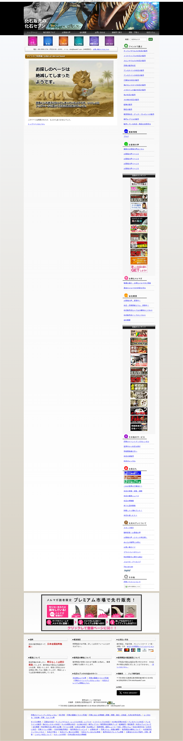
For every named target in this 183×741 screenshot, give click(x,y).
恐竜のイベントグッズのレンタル (136, 441)
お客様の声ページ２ (131, 154)
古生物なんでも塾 (79, 678)
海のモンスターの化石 (51, 724)
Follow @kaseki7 (130, 693)
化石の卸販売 (129, 456)
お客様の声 (66, 32)
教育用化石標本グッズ (108, 724)
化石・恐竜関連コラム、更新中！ (136, 305)
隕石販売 (131, 724)
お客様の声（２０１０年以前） (135, 537)
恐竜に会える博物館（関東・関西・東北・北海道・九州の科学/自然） (115, 715)
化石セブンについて (143, 724)
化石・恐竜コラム (124, 727)
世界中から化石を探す (132, 446)
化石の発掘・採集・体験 (133, 491)
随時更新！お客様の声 (132, 532)
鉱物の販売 (128, 104)
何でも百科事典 (130, 506)
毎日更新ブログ (49, 32)
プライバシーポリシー (132, 552)
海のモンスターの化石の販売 (135, 85)
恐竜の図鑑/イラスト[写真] (99, 678)
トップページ (32, 32)
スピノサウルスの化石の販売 (135, 61)
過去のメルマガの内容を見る (135, 288)
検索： (127, 39)
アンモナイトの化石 (136, 722)
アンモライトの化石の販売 (134, 75)
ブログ (126, 136)
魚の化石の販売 (130, 95)
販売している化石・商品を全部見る (137, 124)
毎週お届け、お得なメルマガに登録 (137, 283)
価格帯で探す (117, 32)
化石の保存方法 (138, 727)
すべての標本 (36, 722)
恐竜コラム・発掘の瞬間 (110, 729)
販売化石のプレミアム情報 (113, 732)
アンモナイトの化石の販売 (134, 70)
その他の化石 (82, 724)
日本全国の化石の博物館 (77, 734)
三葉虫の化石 (49, 722)
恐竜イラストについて (132, 582)
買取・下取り (134, 32)
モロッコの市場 (60, 734)
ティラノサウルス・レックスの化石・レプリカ (73, 722)
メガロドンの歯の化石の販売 (135, 90)
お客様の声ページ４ (131, 164)
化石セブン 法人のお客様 (90, 732)
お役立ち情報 (80, 727)
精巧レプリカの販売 (131, 119)
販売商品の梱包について (131, 729)
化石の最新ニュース (131, 496)
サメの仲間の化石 (68, 724)
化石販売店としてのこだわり (135, 315)
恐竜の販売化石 (130, 65)
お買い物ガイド (130, 547)
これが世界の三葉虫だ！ (133, 486)
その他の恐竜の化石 (119, 722)
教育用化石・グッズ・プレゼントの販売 (139, 114)
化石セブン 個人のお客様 (69, 732)
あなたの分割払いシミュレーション (140, 646)
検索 (150, 39)
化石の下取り (52, 732)
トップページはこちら (36, 124)
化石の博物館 (129, 501)
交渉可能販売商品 (61, 729)
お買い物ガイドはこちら (101, 49)
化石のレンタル (130, 461)
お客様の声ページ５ (131, 168)
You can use (128, 567)
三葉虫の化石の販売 (131, 80)
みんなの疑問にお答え (132, 542)
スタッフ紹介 (129, 528)
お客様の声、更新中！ (132, 300)
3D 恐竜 (62, 715)
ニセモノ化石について (43, 734)
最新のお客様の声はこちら (134, 149)
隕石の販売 (128, 109)
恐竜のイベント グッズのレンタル (44, 715)
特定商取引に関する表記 (133, 557)
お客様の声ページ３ (131, 159)
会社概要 (83, 32)
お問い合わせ (100, 32)
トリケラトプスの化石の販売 (135, 56)
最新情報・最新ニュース (106, 727)
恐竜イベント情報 (45, 729)
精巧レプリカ (94, 724)
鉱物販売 (122, 724)
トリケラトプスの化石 (101, 722)
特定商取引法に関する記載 (51, 727)
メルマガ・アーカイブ (132, 562)
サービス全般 (68, 727)
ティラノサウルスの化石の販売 (135, 51)
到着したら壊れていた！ (133, 510)
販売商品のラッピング (78, 729)
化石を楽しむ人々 (130, 515)
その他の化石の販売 (131, 100)
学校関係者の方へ (130, 451)
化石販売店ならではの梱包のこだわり (138, 310)
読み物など (91, 727)
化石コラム (151, 32)
